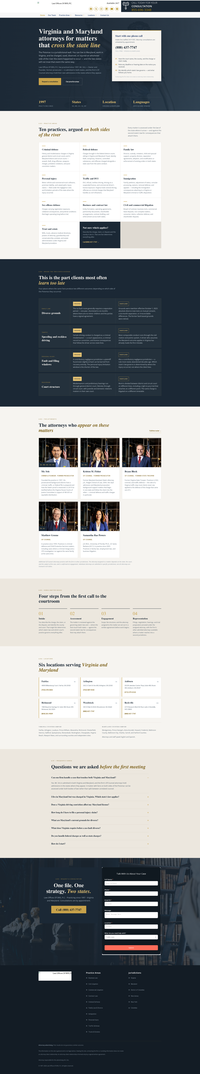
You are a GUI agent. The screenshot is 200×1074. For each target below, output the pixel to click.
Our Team (52, 15)
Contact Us (104, 15)
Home (42, 15)
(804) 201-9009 (47, 714)
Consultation (142, 6)
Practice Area (64, 15)
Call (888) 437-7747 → (91, 242)
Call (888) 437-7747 (68, 909)
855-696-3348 (141, 10)
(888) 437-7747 (126, 47)
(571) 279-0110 (130, 692)
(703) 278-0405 (47, 690)
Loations (91, 15)
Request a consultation (50, 81)
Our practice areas (72, 81)
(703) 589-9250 (88, 690)
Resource (78, 15)
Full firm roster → (155, 431)
